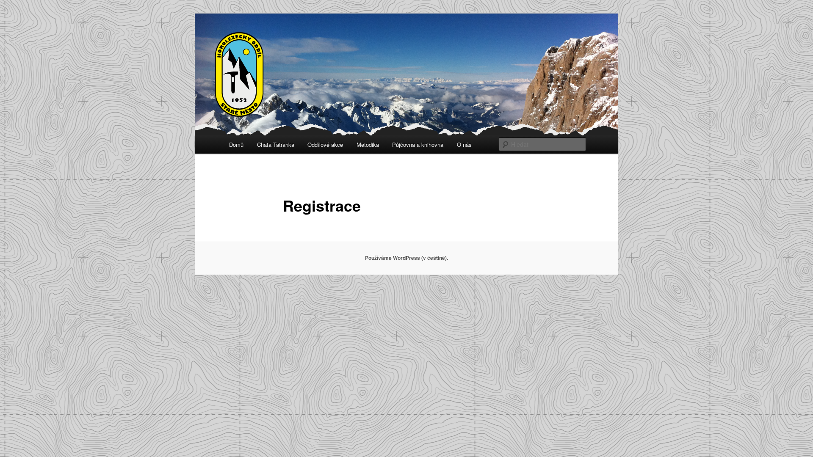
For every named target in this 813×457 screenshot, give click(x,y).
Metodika (368, 144)
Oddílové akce (325, 144)
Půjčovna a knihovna (417, 144)
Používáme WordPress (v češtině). (406, 258)
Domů (236, 144)
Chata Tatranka (275, 144)
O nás (464, 144)
